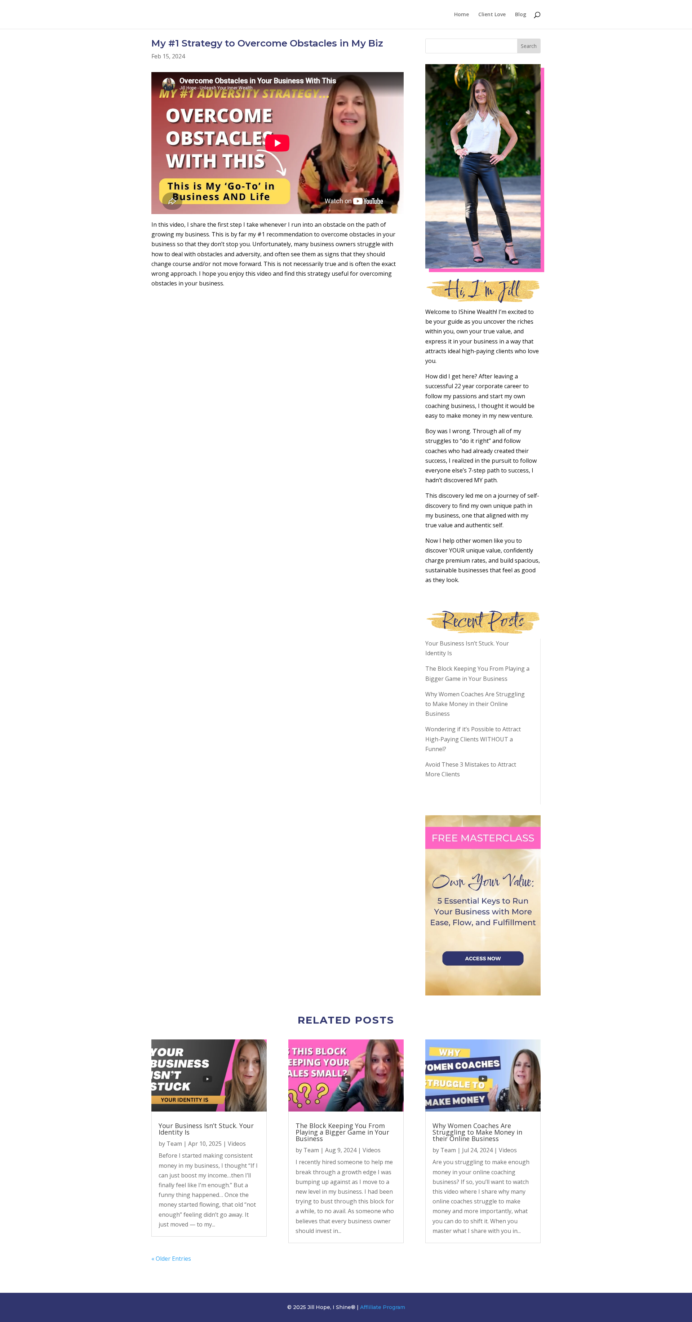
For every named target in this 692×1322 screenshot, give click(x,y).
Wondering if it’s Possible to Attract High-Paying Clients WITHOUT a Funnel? (473, 739)
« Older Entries (171, 1259)
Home (461, 15)
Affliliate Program (382, 1307)
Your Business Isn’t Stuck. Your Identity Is (206, 1128)
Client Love (492, 15)
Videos (237, 1144)
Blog (520, 15)
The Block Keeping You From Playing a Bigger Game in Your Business (342, 1132)
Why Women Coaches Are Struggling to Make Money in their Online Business (475, 704)
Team (174, 1144)
